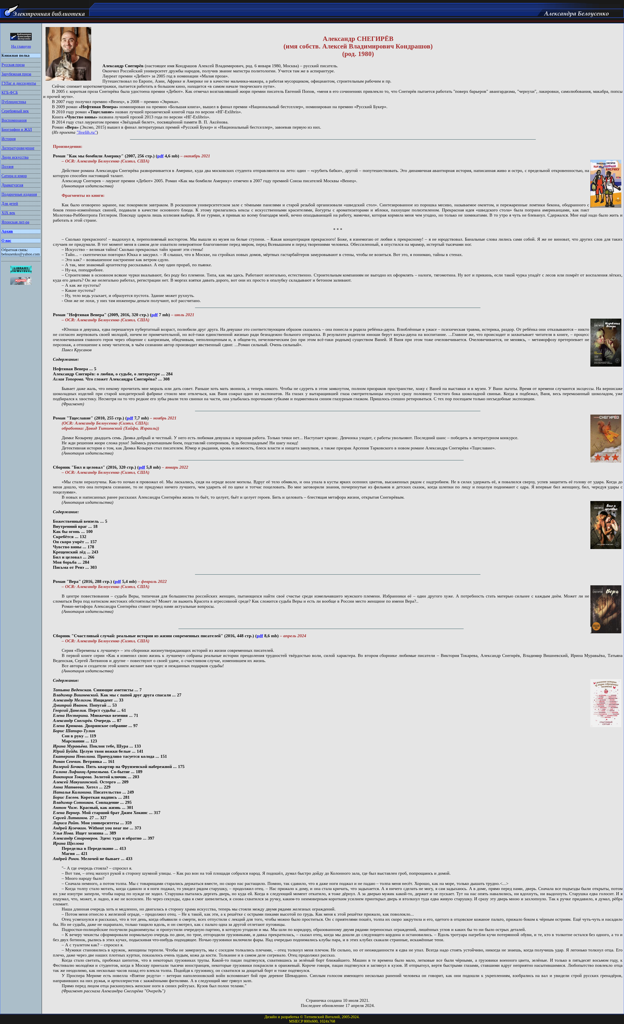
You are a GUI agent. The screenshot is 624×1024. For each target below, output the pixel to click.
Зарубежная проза (16, 74)
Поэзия (7, 166)
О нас (6, 240)
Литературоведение (17, 148)
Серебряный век (15, 111)
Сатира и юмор (14, 176)
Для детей (9, 203)
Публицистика (13, 102)
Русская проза (13, 65)
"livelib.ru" (87, 132)
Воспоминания (14, 120)
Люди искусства (15, 157)
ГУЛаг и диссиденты (18, 83)
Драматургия (12, 185)
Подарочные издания (19, 194)
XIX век (8, 213)
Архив (7, 231)
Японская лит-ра (15, 222)
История (8, 139)
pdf (160, 155)
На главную (21, 46)
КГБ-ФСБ (9, 92)
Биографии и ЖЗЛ (16, 129)
